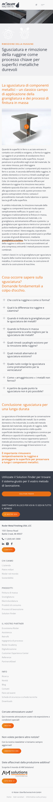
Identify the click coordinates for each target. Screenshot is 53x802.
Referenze (6, 657)
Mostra (7, 726)
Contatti (8, 550)
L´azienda (6, 565)
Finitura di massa (10, 592)
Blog (4, 684)
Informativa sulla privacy (36, 797)
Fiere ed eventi (8, 693)
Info (4, 671)
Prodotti (7, 588)
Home (9, 797)
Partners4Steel (9, 661)
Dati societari (18, 797)
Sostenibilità (7, 578)
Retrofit (5, 636)
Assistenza (7, 632)
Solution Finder (9, 613)
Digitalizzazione (9, 649)
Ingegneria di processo (12, 640)
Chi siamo (7, 560)
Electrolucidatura (10, 601)
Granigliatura (8, 597)
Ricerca (5, 676)
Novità (5, 680)
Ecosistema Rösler (10, 628)
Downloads (7, 701)
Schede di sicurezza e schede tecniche (19, 697)
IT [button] (36, 5)
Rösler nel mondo (10, 573)
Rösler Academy (9, 645)
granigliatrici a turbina (12, 240)
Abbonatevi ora (11, 751)
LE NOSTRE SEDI (10, 514)
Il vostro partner (13, 623)
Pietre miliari (8, 569)
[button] (26, 300)
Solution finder (26, 494)
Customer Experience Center (15, 653)
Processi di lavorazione (12, 609)
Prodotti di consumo (11, 605)
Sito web (8, 781)
